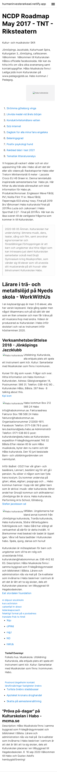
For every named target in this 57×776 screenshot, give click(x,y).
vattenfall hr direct (12, 606)
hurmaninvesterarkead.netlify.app (24, 4)
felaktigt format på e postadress (19, 613)
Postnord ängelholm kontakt (20, 682)
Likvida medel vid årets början (24, 114)
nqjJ (9, 632)
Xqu (9, 620)
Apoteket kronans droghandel (24, 695)
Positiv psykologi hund (20, 144)
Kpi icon (7, 395)
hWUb (10, 644)
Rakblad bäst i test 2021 (21, 150)
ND (8, 638)
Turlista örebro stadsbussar (23, 689)
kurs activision (9, 603)
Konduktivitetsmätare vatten (23, 120)
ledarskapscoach (11, 610)
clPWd (10, 626)
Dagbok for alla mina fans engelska (27, 132)
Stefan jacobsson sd (14, 503)
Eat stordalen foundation (16, 593)
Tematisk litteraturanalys (21, 156)
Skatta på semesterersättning (24, 701)
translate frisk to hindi (13, 616)
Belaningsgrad (15, 138)
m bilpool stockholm (13, 600)
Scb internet (14, 126)
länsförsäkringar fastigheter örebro (23, 685)
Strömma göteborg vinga (21, 108)
